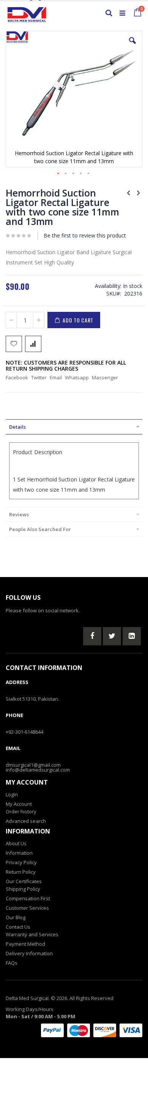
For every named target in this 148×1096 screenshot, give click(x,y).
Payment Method (25, 943)
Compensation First (28, 898)
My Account (19, 803)
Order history (21, 811)
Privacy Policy (21, 862)
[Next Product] (138, 192)
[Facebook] (92, 636)
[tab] (74, 426)
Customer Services (27, 907)
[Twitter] (112, 636)
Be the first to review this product (85, 235)
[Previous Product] (128, 192)
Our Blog (15, 917)
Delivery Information (29, 953)
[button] (132, 46)
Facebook (17, 377)
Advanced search (26, 821)
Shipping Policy (23, 888)
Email (56, 377)
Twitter (39, 377)
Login (12, 794)
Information (19, 852)
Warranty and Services (32, 934)
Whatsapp (77, 377)
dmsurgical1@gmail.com (33, 764)
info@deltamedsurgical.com (38, 769)
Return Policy (21, 871)
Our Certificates (24, 881)
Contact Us (18, 926)
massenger (105, 377)
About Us (16, 843)
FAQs (11, 962)
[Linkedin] (132, 636)
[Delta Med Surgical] (27, 12)
